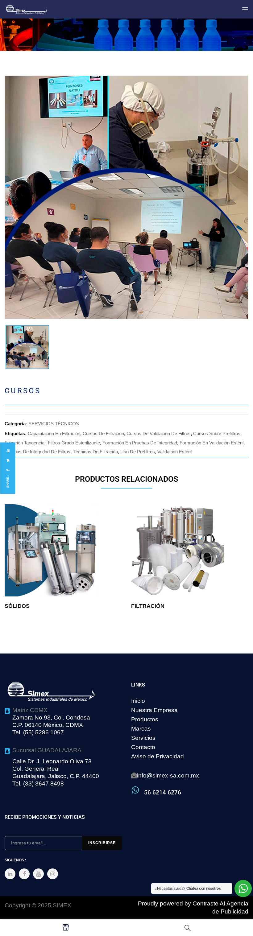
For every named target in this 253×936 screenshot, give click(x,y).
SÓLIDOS (17, 606)
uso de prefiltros (137, 451)
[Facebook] (8, 470)
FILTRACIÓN (147, 606)
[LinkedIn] (8, 450)
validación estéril (174, 451)
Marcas (141, 728)
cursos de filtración (103, 433)
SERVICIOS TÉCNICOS (53, 423)
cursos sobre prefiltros (216, 433)
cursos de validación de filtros (158, 433)
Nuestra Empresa (154, 710)
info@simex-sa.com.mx (168, 775)
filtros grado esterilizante (74, 442)
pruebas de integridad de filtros (37, 451)
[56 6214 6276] (135, 790)
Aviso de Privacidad (157, 756)
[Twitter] (8, 460)
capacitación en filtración (54, 433)
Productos (144, 719)
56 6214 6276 (162, 792)
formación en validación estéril (211, 442)
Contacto (143, 747)
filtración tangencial (25, 442)
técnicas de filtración (95, 451)
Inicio (138, 701)
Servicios (143, 738)
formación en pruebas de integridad (139, 442)
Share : (7, 481)
